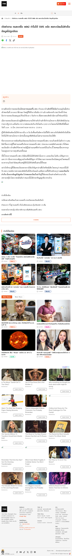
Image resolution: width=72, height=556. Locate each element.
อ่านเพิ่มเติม (36, 220)
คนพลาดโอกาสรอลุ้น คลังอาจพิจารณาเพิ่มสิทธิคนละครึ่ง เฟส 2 (22, 210)
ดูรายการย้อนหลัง (47, 509)
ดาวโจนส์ (64, 520)
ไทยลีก (63, 534)
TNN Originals (48, 518)
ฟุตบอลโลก (58, 534)
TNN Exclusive (59, 511)
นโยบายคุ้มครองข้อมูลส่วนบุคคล (63, 551)
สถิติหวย (57, 542)
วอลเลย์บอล (58, 532)
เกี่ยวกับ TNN (50, 551)
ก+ (22, 13)
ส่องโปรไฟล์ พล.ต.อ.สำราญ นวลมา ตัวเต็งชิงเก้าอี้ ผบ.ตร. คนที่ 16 (18, 324)
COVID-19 (57, 521)
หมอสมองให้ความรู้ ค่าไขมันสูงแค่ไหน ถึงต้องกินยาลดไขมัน (53, 324)
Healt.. (47, 327)
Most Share (18, 297)
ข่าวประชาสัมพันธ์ (65, 521)
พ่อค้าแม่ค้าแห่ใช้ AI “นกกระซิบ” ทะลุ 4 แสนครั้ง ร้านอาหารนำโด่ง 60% (18, 288)
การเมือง (57, 513)
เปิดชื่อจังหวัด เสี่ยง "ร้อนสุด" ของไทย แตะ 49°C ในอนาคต (17, 354)
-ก (15, 13)
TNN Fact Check (59, 518)
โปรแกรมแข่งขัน (64, 528)
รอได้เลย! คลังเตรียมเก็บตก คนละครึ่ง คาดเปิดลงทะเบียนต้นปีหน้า (23, 200)
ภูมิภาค (60, 516)
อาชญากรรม (65, 514)
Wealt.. (47, 261)
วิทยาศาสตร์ (63, 513)
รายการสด (39, 509)
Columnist (49, 522)
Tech (38, 518)
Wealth (7, 18)
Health (48, 516)
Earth (12, 357)
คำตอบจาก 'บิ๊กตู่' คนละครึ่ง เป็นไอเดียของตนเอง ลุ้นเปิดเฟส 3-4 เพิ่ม (24, 205)
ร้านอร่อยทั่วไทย (59, 539)
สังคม (65, 511)
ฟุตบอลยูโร (64, 532)
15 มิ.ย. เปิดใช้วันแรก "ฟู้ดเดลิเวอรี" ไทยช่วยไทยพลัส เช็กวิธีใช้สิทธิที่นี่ (53, 288)
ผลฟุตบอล (57, 528)
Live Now (62, 4)
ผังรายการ (46, 511)
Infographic (58, 520)
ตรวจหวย (64, 540)
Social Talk (58, 514)
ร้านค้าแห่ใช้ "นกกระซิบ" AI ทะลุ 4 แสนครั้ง (49, 258)
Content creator (41, 522)
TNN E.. (12, 261)
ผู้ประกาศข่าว (40, 511)
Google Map (23, 516)
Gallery (57, 523)
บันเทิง (56, 516)
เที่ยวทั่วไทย (66, 539)
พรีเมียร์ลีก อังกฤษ (59, 530)
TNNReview (58, 540)
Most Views (7, 297)
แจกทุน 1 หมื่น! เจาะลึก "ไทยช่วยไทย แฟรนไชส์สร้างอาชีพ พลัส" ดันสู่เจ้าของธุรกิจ (18, 258)
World (39, 516)
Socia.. (47, 357)
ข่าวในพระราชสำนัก (59, 509)
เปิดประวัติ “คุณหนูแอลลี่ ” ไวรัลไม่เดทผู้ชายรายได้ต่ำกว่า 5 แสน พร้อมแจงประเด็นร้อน (53, 354)
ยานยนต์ (65, 516)
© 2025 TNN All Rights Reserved (59, 553)
